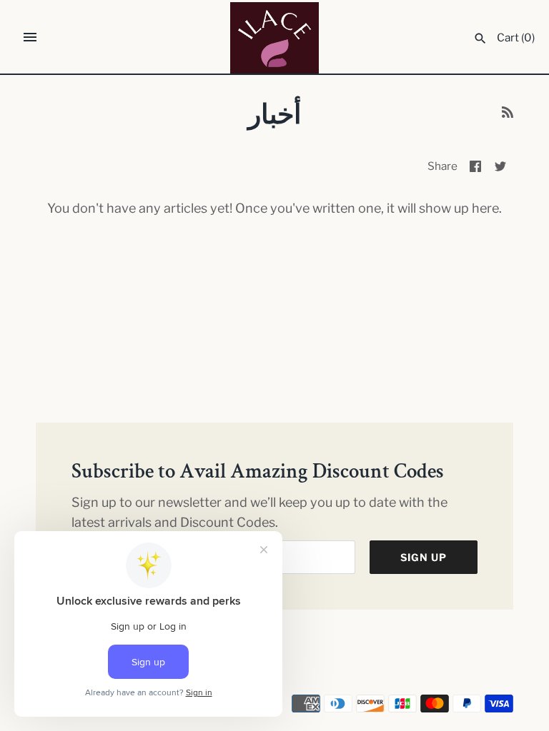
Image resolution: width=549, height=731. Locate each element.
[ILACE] (275, 38)
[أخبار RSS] (507, 116)
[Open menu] (30, 37)
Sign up (423, 557)
